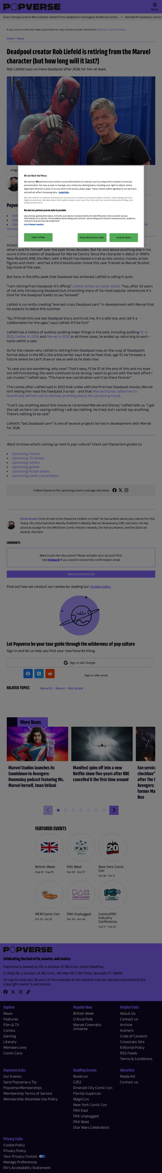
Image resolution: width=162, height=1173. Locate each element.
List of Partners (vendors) (34, 224)
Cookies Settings (38, 237)
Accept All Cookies (124, 237)
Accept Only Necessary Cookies (92, 237)
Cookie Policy (64, 192)
